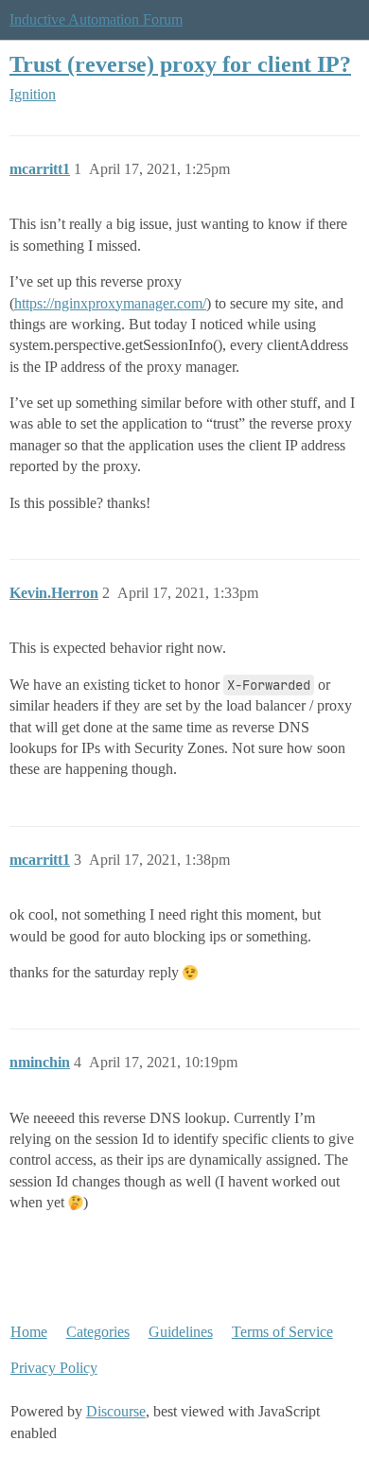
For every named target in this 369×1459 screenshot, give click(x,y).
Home (28, 1332)
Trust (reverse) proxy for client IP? (180, 64)
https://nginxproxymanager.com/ (110, 303)
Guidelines (181, 1332)
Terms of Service (282, 1332)
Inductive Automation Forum (96, 19)
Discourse (116, 1411)
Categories (98, 1332)
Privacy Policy (53, 1368)
